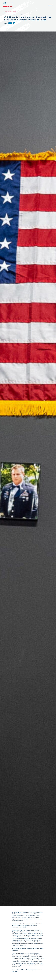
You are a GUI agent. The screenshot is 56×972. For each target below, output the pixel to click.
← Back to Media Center (10, 11)
